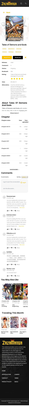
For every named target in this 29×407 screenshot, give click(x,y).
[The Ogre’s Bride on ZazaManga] (24, 322)
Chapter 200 (5, 301)
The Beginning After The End (15, 307)
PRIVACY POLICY (7, 382)
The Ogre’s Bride (23, 332)
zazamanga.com (15, 401)
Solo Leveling (4, 305)
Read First (7, 57)
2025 (12, 62)
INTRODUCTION (6, 374)
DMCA (16, 382)
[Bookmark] (25, 57)
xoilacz (14, 390)
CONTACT (5, 378)
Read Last (18, 57)
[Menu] (26, 3)
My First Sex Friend (4, 332)
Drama (5, 52)
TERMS (16, 378)
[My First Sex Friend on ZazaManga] (5, 322)
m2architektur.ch (9, 393)
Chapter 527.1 (5, 134)
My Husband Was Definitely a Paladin (14, 334)
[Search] (21, 3)
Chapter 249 (16, 301)
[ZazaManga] (9, 3)
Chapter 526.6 (5, 156)
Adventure (11, 49)
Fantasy (11, 52)
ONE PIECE (26, 306)
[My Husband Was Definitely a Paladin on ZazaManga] (14, 322)
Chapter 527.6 (5, 126)
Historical (18, 52)
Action (4, 49)
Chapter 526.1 (5, 163)
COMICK (17, 374)
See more (22, 207)
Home (3, 371)
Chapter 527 (5, 141)
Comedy (18, 49)
